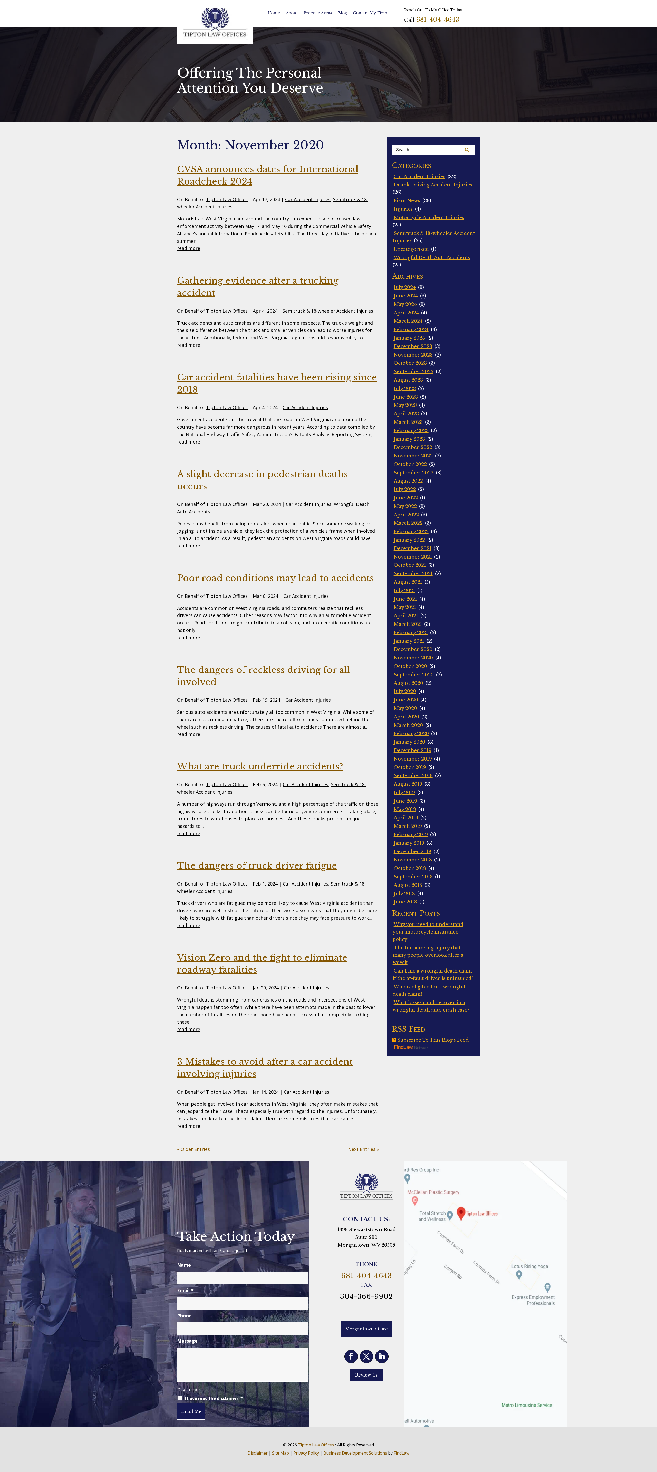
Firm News (407, 201)
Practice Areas (318, 13)
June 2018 (405, 902)
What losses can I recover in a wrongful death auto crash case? (431, 1006)
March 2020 (408, 725)
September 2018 (413, 877)
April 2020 (406, 717)
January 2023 (409, 439)
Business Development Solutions (355, 1453)
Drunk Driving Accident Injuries (433, 185)
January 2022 (409, 540)
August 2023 (408, 380)
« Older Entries (193, 1149)
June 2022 (406, 498)
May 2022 (405, 506)
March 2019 (408, 826)
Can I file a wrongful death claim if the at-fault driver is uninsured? (433, 974)
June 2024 (406, 296)
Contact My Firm (370, 13)
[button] (652, 1435)
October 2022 (410, 464)
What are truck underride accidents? (260, 766)
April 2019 (406, 818)
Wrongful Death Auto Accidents (432, 258)
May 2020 (405, 708)
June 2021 (405, 599)
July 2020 (405, 691)
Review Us (366, 1375)
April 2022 (406, 515)
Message (187, 1341)
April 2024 (406, 313)
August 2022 (408, 481)
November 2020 (413, 658)
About (292, 13)
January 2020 (409, 742)
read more (188, 248)
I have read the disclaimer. (214, 1398)
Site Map (280, 1453)
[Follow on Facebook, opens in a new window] (351, 1356)
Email (185, 1290)
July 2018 (404, 894)
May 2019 (405, 809)
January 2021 (409, 641)
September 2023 (413, 371)
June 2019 (405, 801)
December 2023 (413, 346)
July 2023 (405, 388)
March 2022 (408, 523)
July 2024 (405, 287)
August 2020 (408, 683)
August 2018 (408, 885)
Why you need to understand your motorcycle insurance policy (428, 932)
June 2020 (406, 700)
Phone (184, 1316)
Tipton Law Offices (227, 199)
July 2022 (405, 489)
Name (184, 1265)
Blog (342, 13)
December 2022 (413, 447)
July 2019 (404, 792)
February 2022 (411, 531)
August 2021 (408, 582)
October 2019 (410, 767)
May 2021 (405, 607)
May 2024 (405, 304)
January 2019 (409, 843)
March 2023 (408, 422)
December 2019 (412, 750)
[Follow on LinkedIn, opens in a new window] (382, 1356)
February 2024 (411, 329)
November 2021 (413, 557)
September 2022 (413, 473)
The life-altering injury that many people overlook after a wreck (428, 955)
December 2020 (413, 649)
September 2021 (413, 573)
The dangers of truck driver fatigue (257, 865)
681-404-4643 (437, 19)
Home (274, 13)
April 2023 (406, 414)
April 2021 (406, 616)
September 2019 (413, 775)
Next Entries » (363, 1149)
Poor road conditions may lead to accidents (275, 578)
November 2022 (413, 456)
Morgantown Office (366, 1328)
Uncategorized (411, 249)
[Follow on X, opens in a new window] (366, 1356)
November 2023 (413, 355)
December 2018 (412, 851)
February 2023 (411, 431)
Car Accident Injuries (308, 199)
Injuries (403, 209)
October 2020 (410, 666)
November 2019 (413, 759)
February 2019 (411, 835)
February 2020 (411, 733)
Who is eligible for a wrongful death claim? (429, 990)
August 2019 (408, 784)
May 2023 (405, 405)
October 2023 (410, 363)
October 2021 (410, 565)
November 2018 (413, 860)
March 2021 (408, 624)
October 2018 (410, 868)
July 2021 (404, 590)
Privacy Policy (306, 1453)
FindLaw (401, 1453)
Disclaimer (188, 1390)
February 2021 (411, 633)
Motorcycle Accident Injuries (429, 217)
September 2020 (414, 675)
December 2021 (412, 548)
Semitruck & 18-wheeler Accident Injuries (328, 311)
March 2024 (408, 321)
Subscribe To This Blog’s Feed (433, 1040)
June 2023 (406, 397)
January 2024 (409, 338)
